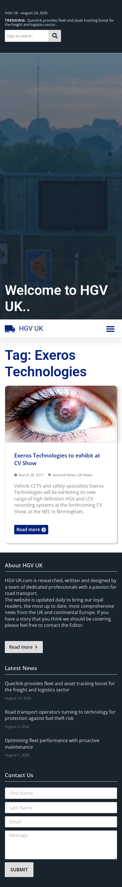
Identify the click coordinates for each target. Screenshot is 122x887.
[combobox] (27, 36)
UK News (84, 474)
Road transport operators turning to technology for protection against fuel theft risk (60, 715)
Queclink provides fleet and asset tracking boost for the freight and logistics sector (60, 686)
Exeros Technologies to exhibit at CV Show (57, 459)
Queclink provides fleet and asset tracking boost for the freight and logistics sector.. (59, 22)
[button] (110, 329)
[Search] (55, 36)
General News (64, 474)
